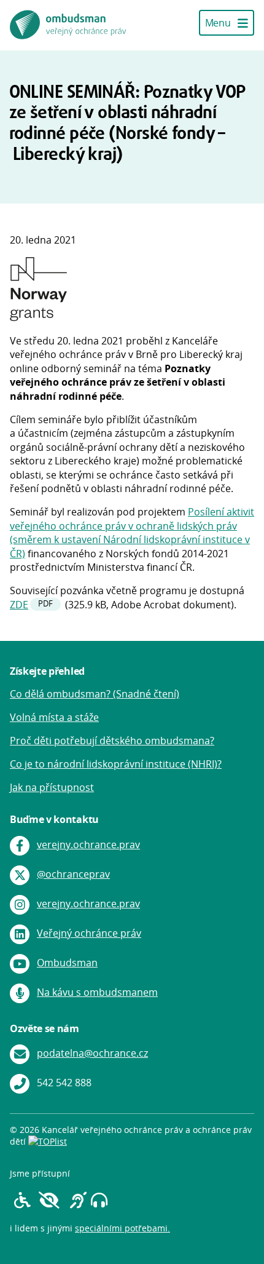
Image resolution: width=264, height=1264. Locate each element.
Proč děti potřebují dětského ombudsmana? (112, 740)
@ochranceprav (73, 874)
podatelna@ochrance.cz (92, 1053)
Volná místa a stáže (54, 717)
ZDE (19, 604)
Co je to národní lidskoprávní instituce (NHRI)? (116, 764)
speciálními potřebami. (122, 1228)
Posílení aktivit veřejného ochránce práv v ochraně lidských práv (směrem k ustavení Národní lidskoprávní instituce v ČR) (132, 532)
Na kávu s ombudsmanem (97, 992)
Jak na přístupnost (52, 787)
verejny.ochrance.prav (88, 844)
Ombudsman (67, 962)
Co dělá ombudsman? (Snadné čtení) (94, 694)
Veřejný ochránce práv (89, 933)
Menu (219, 23)
